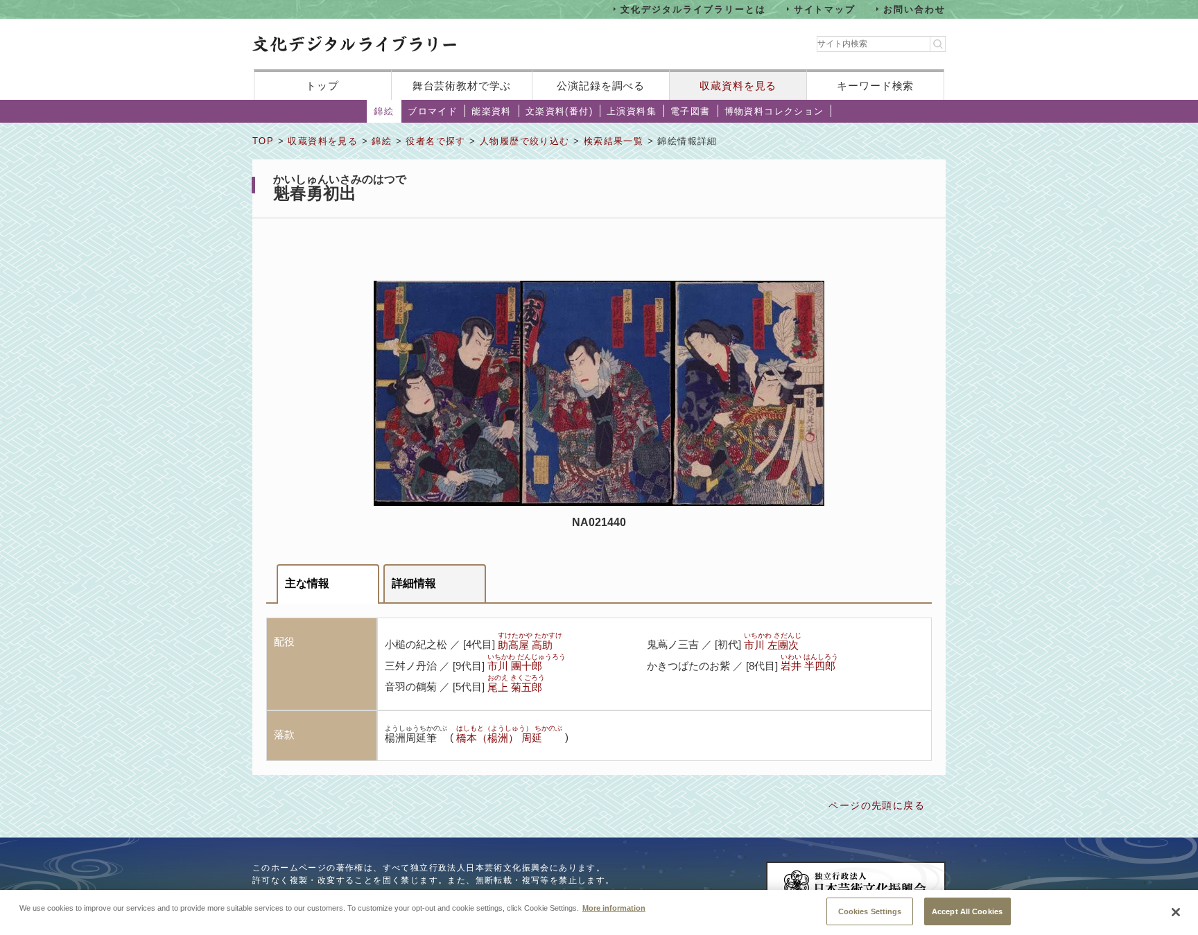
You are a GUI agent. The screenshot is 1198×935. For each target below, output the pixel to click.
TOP (263, 141)
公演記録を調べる (601, 85)
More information (613, 907)
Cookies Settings (870, 911)
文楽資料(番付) (559, 111)
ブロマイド (433, 111)
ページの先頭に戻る (876, 805)
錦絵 (384, 111)
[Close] (1176, 912)
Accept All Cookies (967, 911)
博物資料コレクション (774, 111)
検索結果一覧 (613, 141)
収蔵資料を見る (738, 85)
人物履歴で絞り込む (525, 141)
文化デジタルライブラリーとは (692, 8)
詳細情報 (414, 583)
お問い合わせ (914, 8)
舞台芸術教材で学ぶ (462, 85)
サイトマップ (825, 8)
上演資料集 (632, 111)
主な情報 (307, 583)
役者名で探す (435, 141)
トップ (322, 85)
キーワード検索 (875, 85)
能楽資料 (491, 111)
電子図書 (690, 111)
